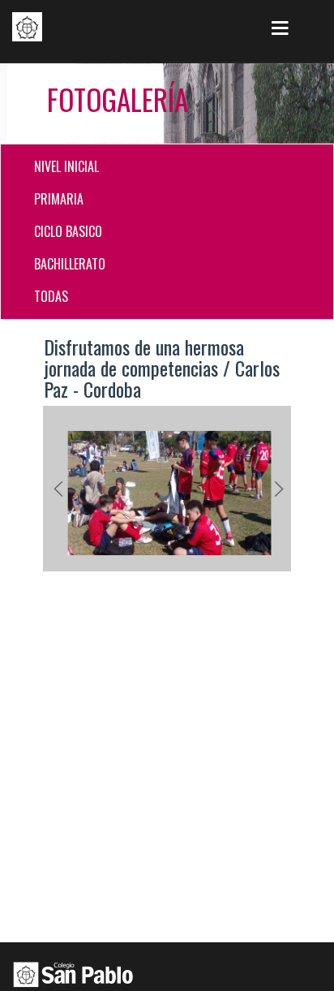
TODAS (51, 296)
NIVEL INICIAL (66, 166)
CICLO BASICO (68, 231)
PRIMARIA (59, 199)
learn (27, 26)
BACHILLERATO (69, 264)
